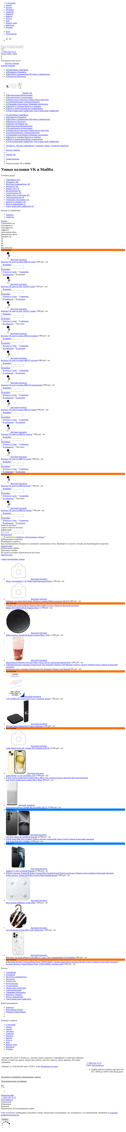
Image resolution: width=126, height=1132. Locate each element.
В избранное (8, 274)
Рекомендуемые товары (16, 1012)
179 (17, 188)
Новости (9, 14)
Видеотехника (26, 95)
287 (28, 195)
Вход (8, 32)
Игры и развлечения (34, 108)
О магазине (11, 3)
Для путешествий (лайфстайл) (46, 111)
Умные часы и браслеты (39, 100)
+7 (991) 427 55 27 (8, 52)
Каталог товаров (12, 63)
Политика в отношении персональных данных (21, 1077)
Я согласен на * (25, 537)
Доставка (10, 10)
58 (19, 191)
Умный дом (27, 93)
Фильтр (4, 221)
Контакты (10, 25)
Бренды (9, 16)
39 (23, 197)
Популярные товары (14, 1010)
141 (16, 186)
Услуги (9, 18)
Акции (9, 5)
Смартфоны (23, 70)
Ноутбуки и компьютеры (39, 74)
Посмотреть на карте (49, 1066)
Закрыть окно (6, 546)
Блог (8, 21)
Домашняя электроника (38, 104)
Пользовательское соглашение (14, 1081)
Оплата (9, 7)
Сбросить (10, 217)
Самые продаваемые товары (13, 559)
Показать (10, 215)
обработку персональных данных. (30, 537)
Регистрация (11, 34)
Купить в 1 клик (10, 272)
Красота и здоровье (33, 106)
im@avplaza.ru (98, 1065)
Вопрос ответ (11, 23)
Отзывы (9, 27)
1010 (18, 180)
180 (16, 182)
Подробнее (5, 269)
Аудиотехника (26, 97)
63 (33, 206)
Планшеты (21, 72)
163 (28, 184)
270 (19, 193)
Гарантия (10, 12)
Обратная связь (7, 1095)
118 (24, 202)
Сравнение (24, 272)
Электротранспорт (32, 102)
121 (27, 200)
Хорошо (5, 1119)
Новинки (10, 1007)
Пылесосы (21, 76)
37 (24, 204)
